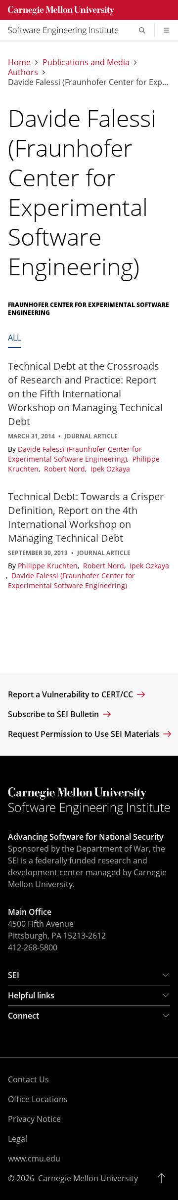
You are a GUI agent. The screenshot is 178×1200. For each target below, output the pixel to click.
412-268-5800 (32, 947)
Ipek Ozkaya (110, 468)
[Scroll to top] (164, 1178)
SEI (13, 975)
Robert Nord (65, 468)
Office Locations (38, 1099)
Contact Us (28, 1079)
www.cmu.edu (34, 1158)
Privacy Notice (34, 1119)
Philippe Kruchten (49, 565)
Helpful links (31, 995)
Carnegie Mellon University (88, 1178)
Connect (23, 1015)
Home (19, 62)
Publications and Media (86, 62)
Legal (17, 1138)
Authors (23, 72)
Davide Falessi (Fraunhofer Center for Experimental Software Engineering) (74, 454)
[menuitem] (67, 30)
